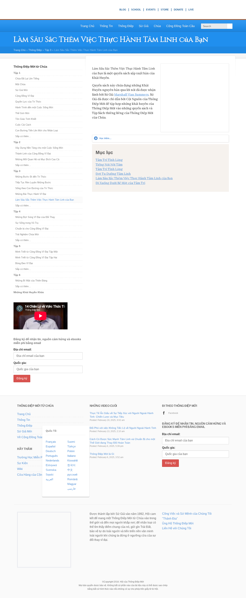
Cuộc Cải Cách (23, 124)
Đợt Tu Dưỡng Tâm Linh (113, 174)
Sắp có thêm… (23, 136)
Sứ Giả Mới (21, 90)
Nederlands (52, 460)
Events (150, 10)
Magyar (71, 483)
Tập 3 (17, 171)
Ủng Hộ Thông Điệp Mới (178, 523)
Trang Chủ (24, 414)
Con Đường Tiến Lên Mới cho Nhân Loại (36, 130)
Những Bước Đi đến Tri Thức (30, 176)
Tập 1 (17, 72)
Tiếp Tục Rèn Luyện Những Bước (33, 182)
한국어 (71, 465)
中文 (70, 469)
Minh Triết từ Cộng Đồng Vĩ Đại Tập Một (36, 251)
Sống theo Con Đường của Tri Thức (34, 188)
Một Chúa (20, 84)
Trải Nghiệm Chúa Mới (27, 234)
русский (72, 474)
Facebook (173, 413)
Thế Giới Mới (22, 113)
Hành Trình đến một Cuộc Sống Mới (34, 107)
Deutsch (51, 451)
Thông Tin (106, 26)
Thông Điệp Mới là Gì (102, 453)
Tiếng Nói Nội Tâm (109, 165)
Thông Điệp (125, 26)
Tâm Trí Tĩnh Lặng (109, 160)
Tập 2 (17, 142)
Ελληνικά (51, 465)
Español (50, 446)
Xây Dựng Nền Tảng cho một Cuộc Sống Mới (39, 147)
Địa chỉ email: (23, 349)
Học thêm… (105, 138)
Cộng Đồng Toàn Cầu (180, 26)
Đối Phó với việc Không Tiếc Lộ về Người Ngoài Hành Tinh (123, 427)
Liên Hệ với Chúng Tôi (176, 528)
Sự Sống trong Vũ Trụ (26, 223)
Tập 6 (17, 274)
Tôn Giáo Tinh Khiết (25, 119)
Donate (178, 10)
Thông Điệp (35, 50)
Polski (71, 451)
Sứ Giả (143, 26)
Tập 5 (17, 246)
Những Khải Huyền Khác (29, 292)
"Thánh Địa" (170, 518)
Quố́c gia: (20, 362)
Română (72, 479)
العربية (49, 479)
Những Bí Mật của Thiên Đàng (31, 280)
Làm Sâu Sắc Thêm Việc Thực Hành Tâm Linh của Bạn (134, 178)
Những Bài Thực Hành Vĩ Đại (30, 194)
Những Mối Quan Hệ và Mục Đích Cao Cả (37, 159)
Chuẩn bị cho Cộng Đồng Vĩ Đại (31, 228)
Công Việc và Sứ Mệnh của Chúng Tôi (187, 513)
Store (164, 10)
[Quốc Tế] (31, 489)
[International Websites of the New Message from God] (217, 10)
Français (51, 441)
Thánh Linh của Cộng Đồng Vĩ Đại (33, 153)
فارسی (71, 488)
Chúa (157, 26)
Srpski (49, 474)
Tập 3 (48, 50)
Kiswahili (72, 460)
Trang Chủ (87, 26)
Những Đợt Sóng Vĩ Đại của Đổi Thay (35, 217)
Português (52, 455)
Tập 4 (17, 211)
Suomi (71, 441)
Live (191, 10)
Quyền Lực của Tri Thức (28, 101)
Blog (123, 10)
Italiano (71, 455)
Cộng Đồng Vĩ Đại (24, 96)
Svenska (51, 469)
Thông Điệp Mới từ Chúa (30, 66)
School (136, 10)
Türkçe (71, 446)
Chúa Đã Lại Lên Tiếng (27, 78)
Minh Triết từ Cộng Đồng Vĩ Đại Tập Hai (36, 257)
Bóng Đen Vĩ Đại (24, 263)
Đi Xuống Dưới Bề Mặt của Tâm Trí (120, 183)
